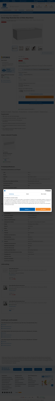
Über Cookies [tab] (43, 193)
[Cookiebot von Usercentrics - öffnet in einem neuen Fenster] (46, 191)
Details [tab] (27, 193)
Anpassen (27, 209)
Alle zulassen (43, 209)
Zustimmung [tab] (11, 193)
